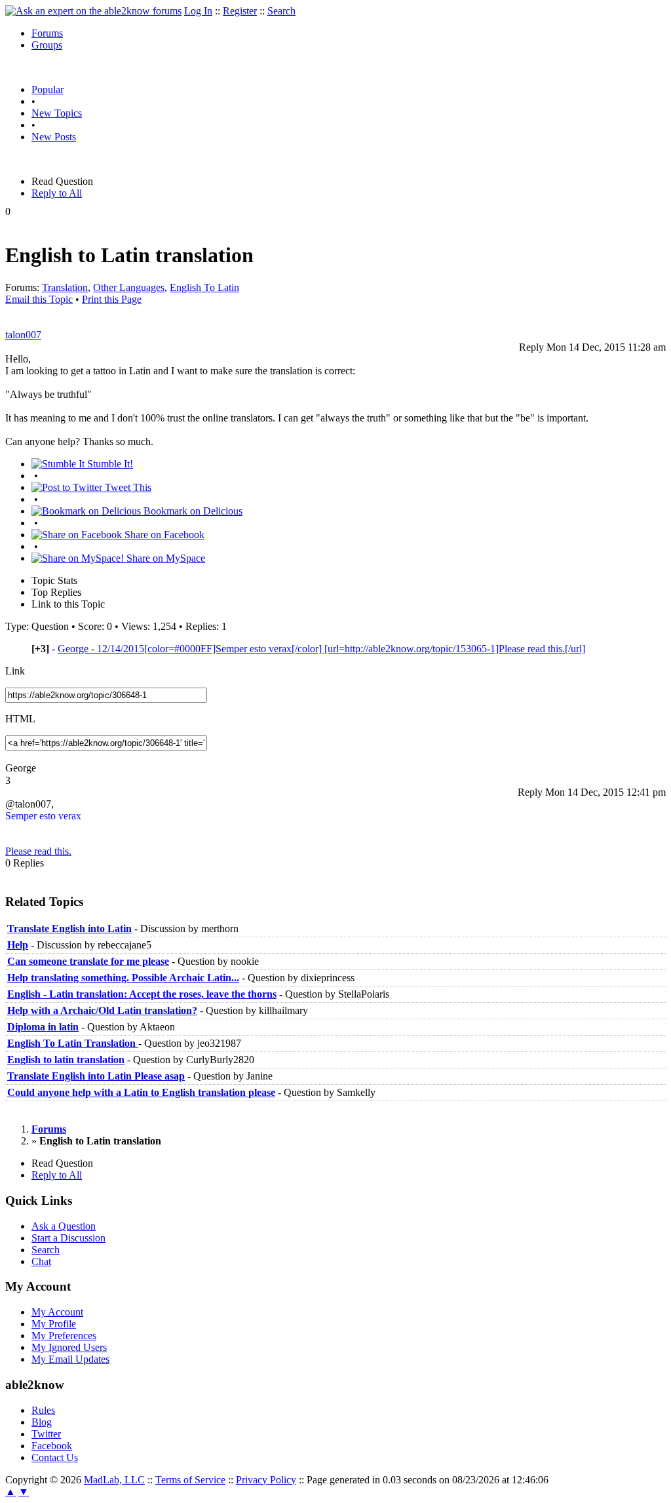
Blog (41, 1422)
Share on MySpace (164, 558)
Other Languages (128, 287)
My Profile (53, 1323)
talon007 (23, 334)
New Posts (53, 136)
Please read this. (38, 851)
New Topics (56, 113)
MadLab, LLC (114, 1479)
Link (15, 670)
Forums (47, 33)
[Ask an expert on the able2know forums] (93, 10)
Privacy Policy (266, 1479)
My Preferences (63, 1335)
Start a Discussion (68, 1237)
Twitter (46, 1433)
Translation (65, 287)
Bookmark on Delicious (191, 511)
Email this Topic (39, 299)
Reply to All (56, 193)
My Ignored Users (69, 1347)
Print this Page (112, 299)
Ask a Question (63, 1226)
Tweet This (126, 487)
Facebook (51, 1445)
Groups (46, 44)
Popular (47, 89)
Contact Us (54, 1457)
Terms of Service (190, 1479)
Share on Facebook (163, 534)
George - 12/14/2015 (321, 648)
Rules (43, 1410)
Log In (198, 10)
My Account (57, 1312)
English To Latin (204, 287)
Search (281, 10)
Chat (41, 1261)
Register (240, 10)
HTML (20, 718)
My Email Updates (70, 1359)
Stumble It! (109, 463)
